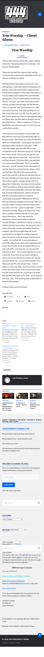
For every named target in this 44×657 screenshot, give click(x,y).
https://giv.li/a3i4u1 (9, 588)
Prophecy (6, 32)
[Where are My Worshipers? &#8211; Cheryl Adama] (11, 333)
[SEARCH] (39, 503)
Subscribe (8, 485)
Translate (18, 544)
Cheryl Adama (22, 57)
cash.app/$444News (9, 571)
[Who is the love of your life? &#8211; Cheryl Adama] (30, 332)
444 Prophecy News (11, 45)
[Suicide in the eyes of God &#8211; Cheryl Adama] (11, 354)
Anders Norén (14, 642)
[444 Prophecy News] (22, 14)
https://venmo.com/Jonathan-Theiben (16, 576)
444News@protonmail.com (16, 428)
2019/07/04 (25, 45)
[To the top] (40, 635)
